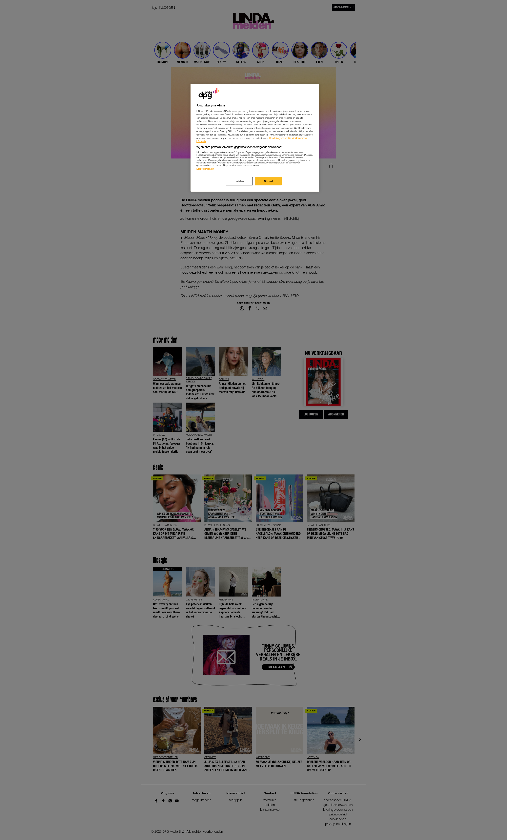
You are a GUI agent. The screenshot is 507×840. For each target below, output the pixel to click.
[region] (255, 138)
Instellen (239, 181)
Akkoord (268, 181)
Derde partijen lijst (205, 168)
